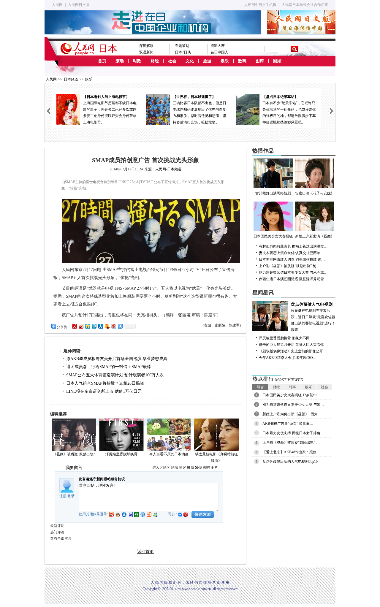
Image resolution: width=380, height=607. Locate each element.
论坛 (174, 467)
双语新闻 (146, 52)
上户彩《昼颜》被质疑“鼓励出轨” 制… (289, 266)
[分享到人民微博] (74, 326)
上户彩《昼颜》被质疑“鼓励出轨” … (291, 442)
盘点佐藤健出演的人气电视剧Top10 (290, 461)
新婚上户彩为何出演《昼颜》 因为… (291, 414)
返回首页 (145, 551)
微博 (190, 467)
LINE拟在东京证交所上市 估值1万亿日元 (104, 391)
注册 (62, 496)
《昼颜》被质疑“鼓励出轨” (74, 454)
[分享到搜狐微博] (107, 326)
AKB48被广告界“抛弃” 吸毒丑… (287, 423)
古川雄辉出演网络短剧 (273, 193)
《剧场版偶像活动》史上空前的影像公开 (291, 351)
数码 (242, 61)
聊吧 (206, 467)
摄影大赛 (217, 46)
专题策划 (182, 46)
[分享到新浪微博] (80, 326)
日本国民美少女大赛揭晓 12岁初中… (291, 395)
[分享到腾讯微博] (94, 326)
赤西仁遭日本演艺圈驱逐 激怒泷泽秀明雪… (293, 279)
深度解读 (146, 46)
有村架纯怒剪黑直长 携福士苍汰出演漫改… (293, 246)
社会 (172, 61)
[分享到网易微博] (113, 326)
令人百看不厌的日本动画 (169, 454)
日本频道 (71, 79)
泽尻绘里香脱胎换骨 (121, 454)
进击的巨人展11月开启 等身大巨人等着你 (291, 345)
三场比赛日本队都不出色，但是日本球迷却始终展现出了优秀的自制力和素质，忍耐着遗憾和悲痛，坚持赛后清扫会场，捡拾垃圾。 (199, 109)
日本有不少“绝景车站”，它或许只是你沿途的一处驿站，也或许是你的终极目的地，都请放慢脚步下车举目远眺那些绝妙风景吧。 (289, 109)
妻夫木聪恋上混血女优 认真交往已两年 (289, 253)
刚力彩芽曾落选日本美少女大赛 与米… (293, 404)
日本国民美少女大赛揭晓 (273, 236)
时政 (137, 61)
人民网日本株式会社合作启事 (305, 5)
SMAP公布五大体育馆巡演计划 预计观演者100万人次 (115, 375)
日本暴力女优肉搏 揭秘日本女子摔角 (291, 433)
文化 (190, 61)
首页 (102, 61)
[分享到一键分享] (120, 326)
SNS (198, 467)
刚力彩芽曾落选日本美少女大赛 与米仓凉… (293, 272)
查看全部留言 (61, 538)
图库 (260, 61)
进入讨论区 (161, 467)
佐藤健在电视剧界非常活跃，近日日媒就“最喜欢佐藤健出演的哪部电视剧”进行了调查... (313, 317)
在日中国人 (219, 52)
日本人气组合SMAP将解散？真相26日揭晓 (105, 383)
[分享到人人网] (100, 326)
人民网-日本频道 (168, 169)
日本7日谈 (183, 52)
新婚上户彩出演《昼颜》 (314, 236)
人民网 (57, 5)
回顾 (277, 61)
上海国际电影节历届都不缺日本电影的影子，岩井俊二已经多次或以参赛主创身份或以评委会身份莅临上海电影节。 (110, 109)
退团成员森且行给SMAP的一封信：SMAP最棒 (108, 366)
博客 (182, 467)
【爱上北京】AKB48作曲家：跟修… (291, 452)
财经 (155, 61)
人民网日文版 (78, 5)
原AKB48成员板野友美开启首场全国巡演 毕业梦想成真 (116, 358)
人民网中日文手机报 (260, 5)
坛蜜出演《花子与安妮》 (314, 193)
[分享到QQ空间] (87, 326)
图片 (214, 467)
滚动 (119, 61)
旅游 (207, 61)
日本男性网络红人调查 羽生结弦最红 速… (292, 259)
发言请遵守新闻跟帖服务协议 (102, 479)
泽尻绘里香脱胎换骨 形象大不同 (284, 338)
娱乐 (225, 61)
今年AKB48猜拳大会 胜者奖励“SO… (287, 358)
